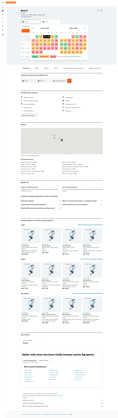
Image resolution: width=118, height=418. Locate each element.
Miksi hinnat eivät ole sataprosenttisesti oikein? (35, 406)
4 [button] (48, 37)
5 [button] (52, 37)
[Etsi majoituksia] (3, 10)
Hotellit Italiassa (46, 414)
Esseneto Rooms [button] (46, 246)
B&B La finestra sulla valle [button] (49, 314)
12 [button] (52, 40)
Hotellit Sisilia (55, 414)
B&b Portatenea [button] (87, 246)
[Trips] (3, 30)
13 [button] (56, 40)
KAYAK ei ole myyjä (27, 400)
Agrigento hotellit (63, 414)
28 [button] (33, 52)
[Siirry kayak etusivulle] (11, 2)
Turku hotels (78, 379)
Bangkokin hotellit (79, 372)
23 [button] (41, 48)
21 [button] (33, 48)
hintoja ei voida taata (58, 395)
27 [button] (56, 48)
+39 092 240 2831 (26, 17)
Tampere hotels (78, 377)
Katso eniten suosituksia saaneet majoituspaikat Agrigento (87, 293)
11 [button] (48, 40)
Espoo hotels (53, 379)
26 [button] (52, 48)
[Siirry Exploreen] (3, 22)
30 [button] (41, 52)
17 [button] (44, 44)
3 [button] (44, 37)
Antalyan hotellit (54, 375)
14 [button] (33, 44)
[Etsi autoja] (3, 14)
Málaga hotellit (78, 370)
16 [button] (41, 44)
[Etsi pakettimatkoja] (3, 17)
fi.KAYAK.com (24, 414)
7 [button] (33, 40)
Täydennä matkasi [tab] (44, 360)
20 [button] (56, 44)
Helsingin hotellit (54, 370)
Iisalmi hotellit (27, 370)
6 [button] (56, 37)
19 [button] (52, 44)
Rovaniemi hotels (28, 381)
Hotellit (30, 414)
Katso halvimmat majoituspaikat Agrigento (92, 259)
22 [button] (37, 48)
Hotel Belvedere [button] (66, 246)
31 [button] (81, 52)
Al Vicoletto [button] (25, 314)
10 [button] (45, 40)
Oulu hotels (52, 377)
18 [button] (48, 44)
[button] (2, 2)
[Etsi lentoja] (3, 7)
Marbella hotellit (28, 372)
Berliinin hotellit (28, 375)
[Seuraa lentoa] (3, 25)
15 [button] (37, 44)
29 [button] (37, 52)
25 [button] (48, 48)
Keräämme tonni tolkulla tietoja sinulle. (33, 403)
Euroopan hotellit (37, 414)
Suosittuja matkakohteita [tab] (30, 360)
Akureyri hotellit (28, 377)
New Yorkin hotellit (54, 372)
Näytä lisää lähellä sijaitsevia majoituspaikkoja (90, 224)
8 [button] (73, 40)
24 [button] (45, 48)
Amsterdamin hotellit (80, 375)
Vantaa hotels (27, 379)
